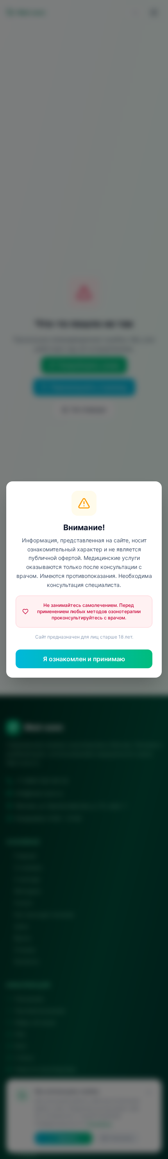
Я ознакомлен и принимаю (84, 659)
